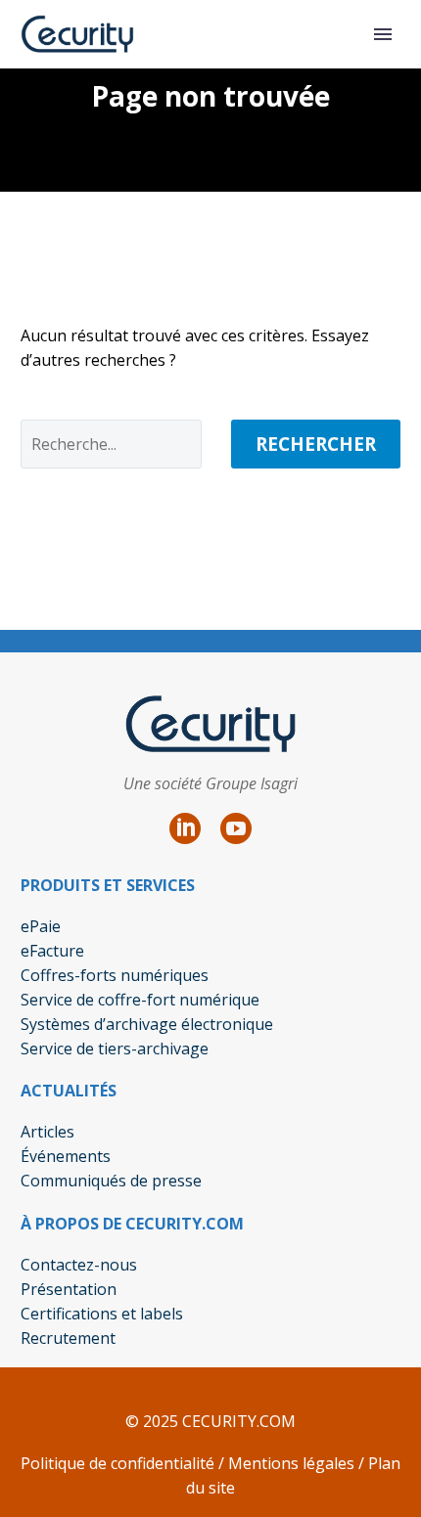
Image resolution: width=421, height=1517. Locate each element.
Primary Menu (382, 34)
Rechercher (316, 444)
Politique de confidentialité (117, 1463)
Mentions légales (289, 1463)
